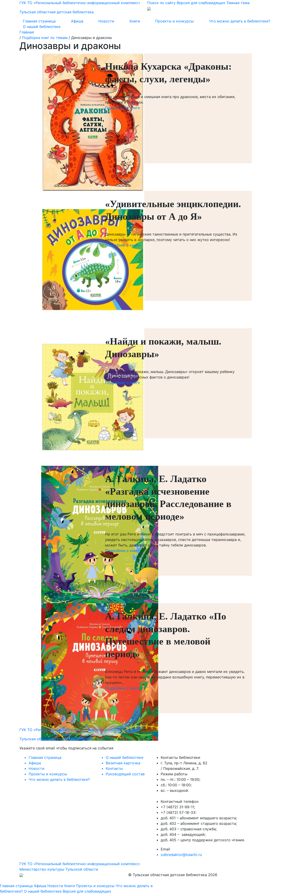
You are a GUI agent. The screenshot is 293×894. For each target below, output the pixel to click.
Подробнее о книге (122, 107)
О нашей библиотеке (41, 26)
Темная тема (238, 2)
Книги (135, 21)
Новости (106, 21)
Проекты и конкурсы (174, 21)
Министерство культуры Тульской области (58, 869)
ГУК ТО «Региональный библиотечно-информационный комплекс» (79, 863)
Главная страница (39, 21)
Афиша (77, 21)
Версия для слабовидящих (201, 2)
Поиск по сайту (161, 2)
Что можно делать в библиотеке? (239, 21)
